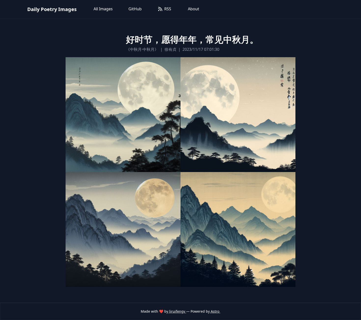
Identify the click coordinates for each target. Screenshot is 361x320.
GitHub (135, 9)
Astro (215, 311)
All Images (103, 9)
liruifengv (177, 311)
